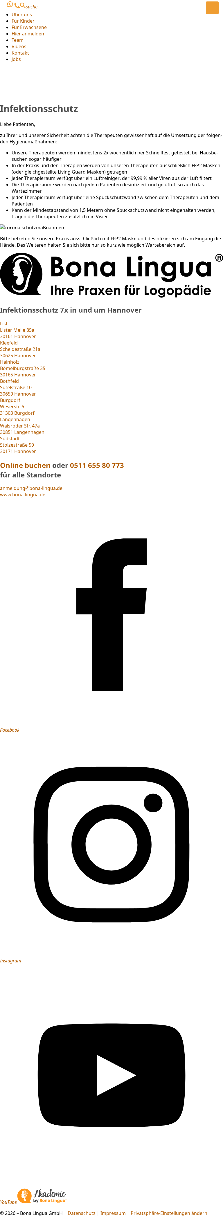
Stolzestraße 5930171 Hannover (18, 445)
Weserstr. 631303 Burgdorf (17, 406)
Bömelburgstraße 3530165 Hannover (22, 368)
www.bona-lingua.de (22, 494)
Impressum (113, 1213)
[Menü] (212, 7)
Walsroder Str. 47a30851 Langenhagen (22, 425)
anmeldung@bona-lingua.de (31, 488)
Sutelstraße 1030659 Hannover (18, 387)
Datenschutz (82, 1213)
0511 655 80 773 (97, 465)
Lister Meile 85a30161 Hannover (18, 330)
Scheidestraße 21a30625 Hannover (20, 349)
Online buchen (25, 465)
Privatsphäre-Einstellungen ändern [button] (169, 1213)
